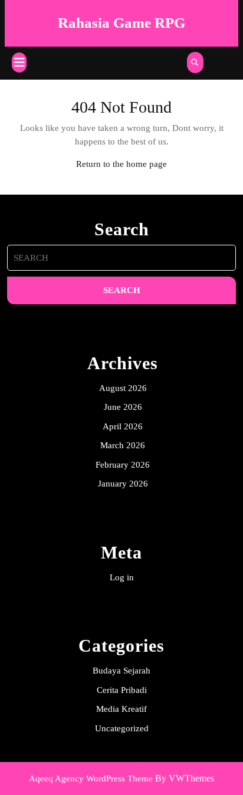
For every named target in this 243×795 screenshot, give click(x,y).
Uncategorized (122, 728)
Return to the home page (121, 164)
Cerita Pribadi (122, 690)
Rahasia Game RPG (121, 23)
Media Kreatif (121, 709)
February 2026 (123, 464)
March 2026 (122, 445)
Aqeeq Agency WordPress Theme (91, 778)
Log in (122, 577)
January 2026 (123, 483)
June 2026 (123, 407)
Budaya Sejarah (121, 670)
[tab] (19, 62)
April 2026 (123, 426)
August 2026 (123, 388)
